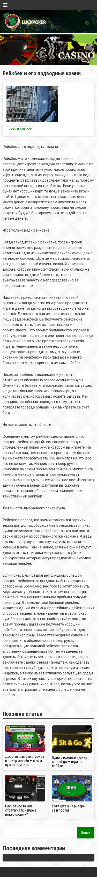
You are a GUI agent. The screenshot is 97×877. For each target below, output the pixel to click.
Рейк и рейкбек (20, 129)
